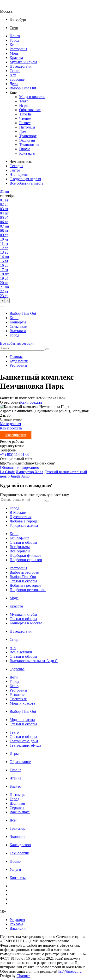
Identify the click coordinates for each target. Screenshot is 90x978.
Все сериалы (20, 551)
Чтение (25, 118)
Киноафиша (19, 538)
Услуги (15, 869)
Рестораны (18, 49)
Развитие (17, 694)
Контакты (27, 153)
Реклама (16, 924)
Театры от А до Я (24, 741)
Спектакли (18, 326)
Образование (30, 110)
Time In (25, 114)
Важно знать (20, 812)
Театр (23, 101)
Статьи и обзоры (23, 542)
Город (14, 40)
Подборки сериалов (26, 560)
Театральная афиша (25, 745)
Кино (14, 45)
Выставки (18, 331)
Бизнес (24, 123)
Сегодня (16, 166)
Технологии (29, 145)
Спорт (15, 71)
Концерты (18, 322)
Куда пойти (19, 361)
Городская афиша (24, 525)
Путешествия (20, 66)
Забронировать (15, 435)
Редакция (17, 920)
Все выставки (21, 652)
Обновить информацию (19, 467)
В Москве (18, 512)
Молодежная (10, 424)
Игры (23, 105)
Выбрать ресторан (24, 572)
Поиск (15, 36)
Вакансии (18, 928)
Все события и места (26, 183)
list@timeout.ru (70, 971)
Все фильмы (20, 547)
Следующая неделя (25, 179)
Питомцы (27, 127)
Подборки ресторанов (28, 590)
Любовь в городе (23, 521)
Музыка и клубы (23, 62)
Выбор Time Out (23, 88)
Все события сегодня (17, 343)
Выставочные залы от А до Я (34, 661)
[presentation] (2, 300)
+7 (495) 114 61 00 (14, 454)
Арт (13, 75)
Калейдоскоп (20, 845)
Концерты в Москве (26, 623)
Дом (22, 131)
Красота (16, 58)
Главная (16, 357)
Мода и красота (32, 97)
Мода (14, 53)
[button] (2, 306)
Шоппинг (18, 803)
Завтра (15, 170)
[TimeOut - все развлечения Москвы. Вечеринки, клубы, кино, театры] (10, 7)
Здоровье (17, 79)
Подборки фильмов (26, 555)
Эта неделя (19, 174)
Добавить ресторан (25, 585)
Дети (14, 84)
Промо (24, 149)
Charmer (23, 976)
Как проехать (31, 402)
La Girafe (7, 472)
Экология (27, 140)
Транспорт (27, 136)
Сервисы (17, 808)
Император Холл (29, 472)
